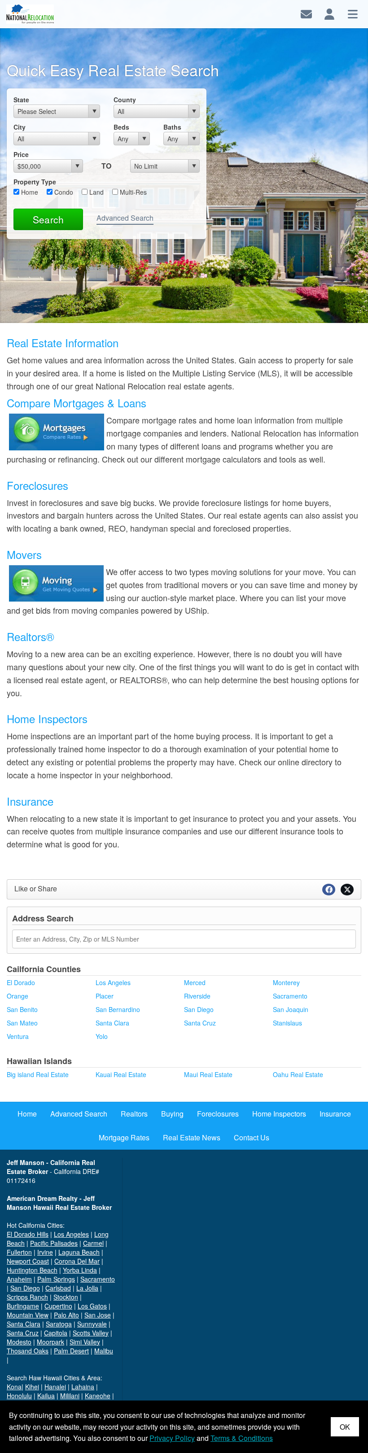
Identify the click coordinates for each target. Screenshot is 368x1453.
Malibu (103, 1350)
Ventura (18, 1036)
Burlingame (23, 1305)
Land (96, 192)
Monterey (286, 982)
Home (28, 192)
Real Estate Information (62, 342)
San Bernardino (118, 1009)
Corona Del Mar (77, 1261)
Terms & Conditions (241, 1438)
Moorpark (50, 1341)
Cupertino (58, 1305)
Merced (195, 982)
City (19, 126)
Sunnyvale (92, 1323)
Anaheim (19, 1278)
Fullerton (19, 1252)
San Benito (22, 1009)
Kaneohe (97, 1395)
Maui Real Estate (208, 1074)
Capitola (55, 1332)
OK (345, 1427)
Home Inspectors (47, 718)
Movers (24, 554)
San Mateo (22, 1022)
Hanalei (55, 1386)
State (21, 99)
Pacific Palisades (54, 1243)
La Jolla (87, 1287)
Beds (121, 126)
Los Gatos (92, 1305)
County (125, 99)
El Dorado (21, 982)
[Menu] (353, 13)
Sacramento (290, 995)
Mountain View (27, 1314)
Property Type (34, 181)
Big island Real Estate (38, 1074)
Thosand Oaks (27, 1350)
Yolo (102, 1036)
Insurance (30, 801)
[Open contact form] (306, 13)
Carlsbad (58, 1287)
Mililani (69, 1395)
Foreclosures (37, 485)
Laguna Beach (79, 1252)
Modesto (19, 1341)
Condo (63, 192)
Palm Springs (56, 1278)
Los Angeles (113, 982)
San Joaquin (290, 1009)
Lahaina (82, 1386)
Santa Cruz (200, 1022)
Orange (17, 995)
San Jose (97, 1314)
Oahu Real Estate (298, 1074)
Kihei (32, 1386)
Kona (14, 1386)
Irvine (45, 1252)
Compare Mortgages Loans (76, 402)
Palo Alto (66, 1314)
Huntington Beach (32, 1269)
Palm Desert (71, 1350)
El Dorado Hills (27, 1234)
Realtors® (30, 636)
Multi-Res (132, 192)
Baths (172, 126)
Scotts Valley (91, 1332)
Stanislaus (287, 1022)
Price (21, 154)
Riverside (197, 995)
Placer (105, 995)
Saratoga (59, 1323)
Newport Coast (28, 1261)
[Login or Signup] (329, 13)
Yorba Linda (80, 1269)
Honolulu (19, 1395)
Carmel (93, 1243)
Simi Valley (85, 1341)
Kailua (46, 1395)
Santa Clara (112, 1022)
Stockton (65, 1296)
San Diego (199, 1009)
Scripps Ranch (27, 1296)
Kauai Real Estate (121, 1074)
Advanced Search (124, 218)
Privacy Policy (172, 1438)
